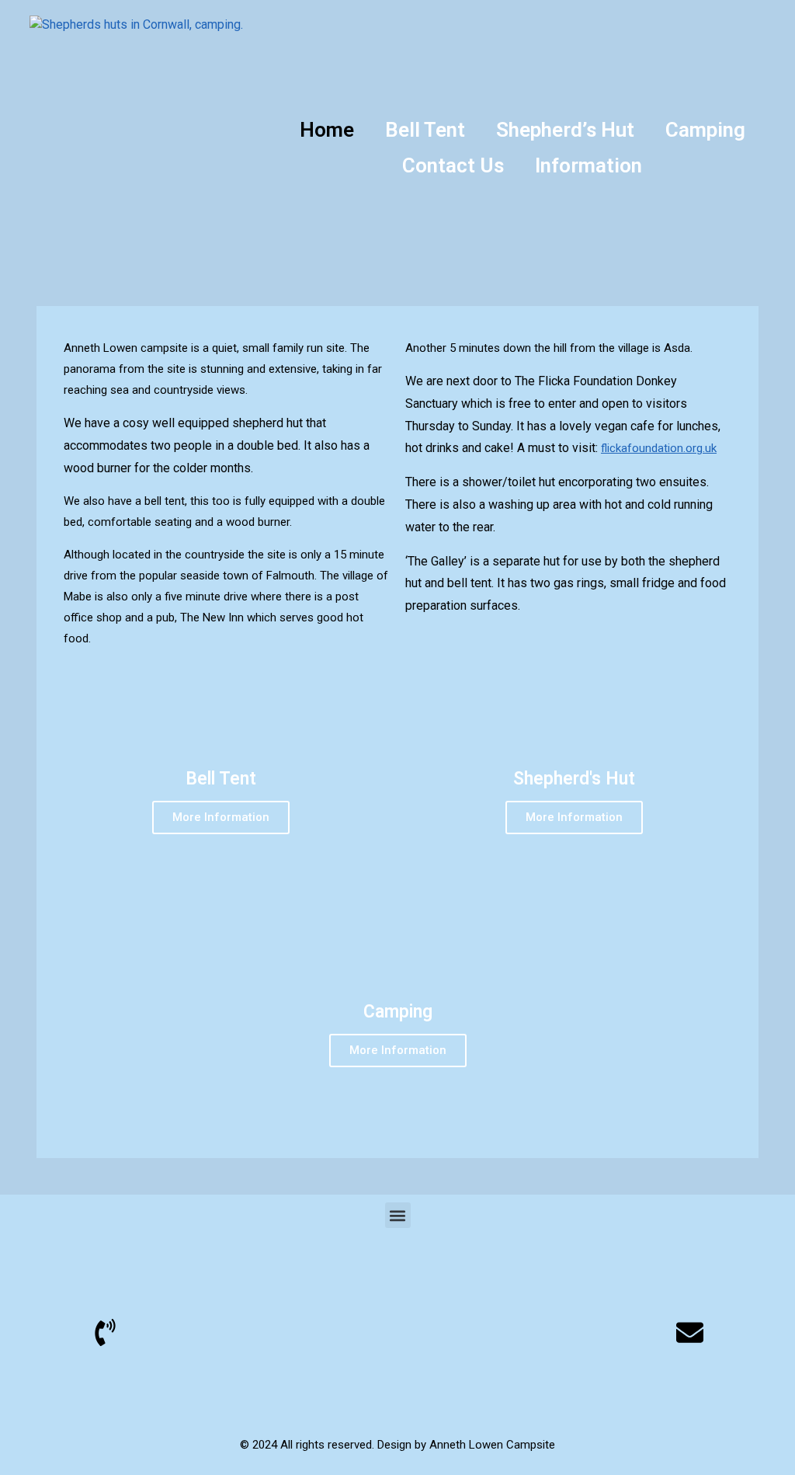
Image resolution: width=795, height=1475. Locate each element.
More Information (220, 817)
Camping (705, 129)
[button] (398, 1215)
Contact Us (453, 165)
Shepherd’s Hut (565, 129)
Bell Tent (425, 129)
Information (588, 165)
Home (327, 129)
